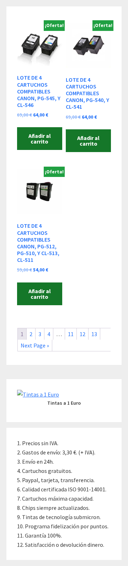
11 (71, 334)
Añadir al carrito (39, 138)
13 (94, 334)
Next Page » (35, 345)
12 (82, 334)
